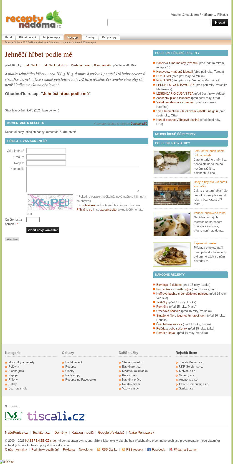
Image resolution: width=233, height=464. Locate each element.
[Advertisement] (43, 273)
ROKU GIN (163, 76)
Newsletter (86, 449)
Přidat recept (27, 37)
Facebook (158, 449)
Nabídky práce (131, 379)
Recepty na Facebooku (80, 379)
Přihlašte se (84, 209)
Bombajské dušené (169, 284)
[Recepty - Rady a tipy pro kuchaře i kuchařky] (172, 193)
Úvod (8, 37)
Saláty (12, 384)
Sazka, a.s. (186, 388)
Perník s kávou (166, 333)
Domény (60, 432)
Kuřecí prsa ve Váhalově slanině (177, 119)
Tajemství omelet (205, 243)
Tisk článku (31, 65)
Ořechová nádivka (168, 311)
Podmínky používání (45, 449)
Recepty (72, 37)
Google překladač (111, 432)
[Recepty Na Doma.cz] (34, 28)
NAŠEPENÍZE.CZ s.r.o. (41, 440)
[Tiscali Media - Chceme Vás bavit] (55, 419)
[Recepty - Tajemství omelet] (172, 254)
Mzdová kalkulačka (135, 371)
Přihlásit (222, 14)
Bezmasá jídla (17, 388)
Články (90, 37)
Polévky (13, 366)
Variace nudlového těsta (209, 213)
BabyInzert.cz (131, 366)
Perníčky (162, 306)
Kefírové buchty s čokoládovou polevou (182, 293)
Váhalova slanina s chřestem (175, 102)
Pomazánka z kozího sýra (173, 289)
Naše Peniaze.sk (141, 432)
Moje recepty (51, 37)
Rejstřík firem (131, 384)
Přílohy (13, 379)
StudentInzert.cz (133, 362)
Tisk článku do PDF (55, 65)
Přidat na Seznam (186, 449)
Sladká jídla (16, 371)
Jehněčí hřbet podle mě (38, 54)
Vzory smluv (130, 388)
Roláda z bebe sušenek (171, 328)
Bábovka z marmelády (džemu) (177, 63)
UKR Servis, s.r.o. (191, 366)
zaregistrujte (108, 209)
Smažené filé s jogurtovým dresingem (181, 315)
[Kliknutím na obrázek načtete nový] (51, 202)
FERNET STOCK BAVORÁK (175, 85)
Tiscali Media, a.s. (191, 362)
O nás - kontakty (16, 449)
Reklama (69, 449)
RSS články (109, 449)
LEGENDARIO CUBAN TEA (174, 93)
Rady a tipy (109, 37)
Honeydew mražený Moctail (174, 71)
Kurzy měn (129, 375)
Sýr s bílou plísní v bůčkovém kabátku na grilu (187, 111)
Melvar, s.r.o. (187, 371)
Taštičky (161, 302)
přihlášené (88, 205)
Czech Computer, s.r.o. (194, 384)
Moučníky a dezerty (21, 362)
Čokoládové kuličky (169, 324)
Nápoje (13, 375)
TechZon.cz (41, 432)
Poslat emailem (81, 65)
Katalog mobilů (83, 432)
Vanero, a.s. (187, 375)
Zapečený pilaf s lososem (173, 98)
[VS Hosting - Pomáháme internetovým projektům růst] (14, 419)
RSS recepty (134, 449)
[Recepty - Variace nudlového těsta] (172, 224)
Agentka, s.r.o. (188, 379)
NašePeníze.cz (16, 432)
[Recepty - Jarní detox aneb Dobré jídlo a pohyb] (172, 162)
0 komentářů (102, 65)
